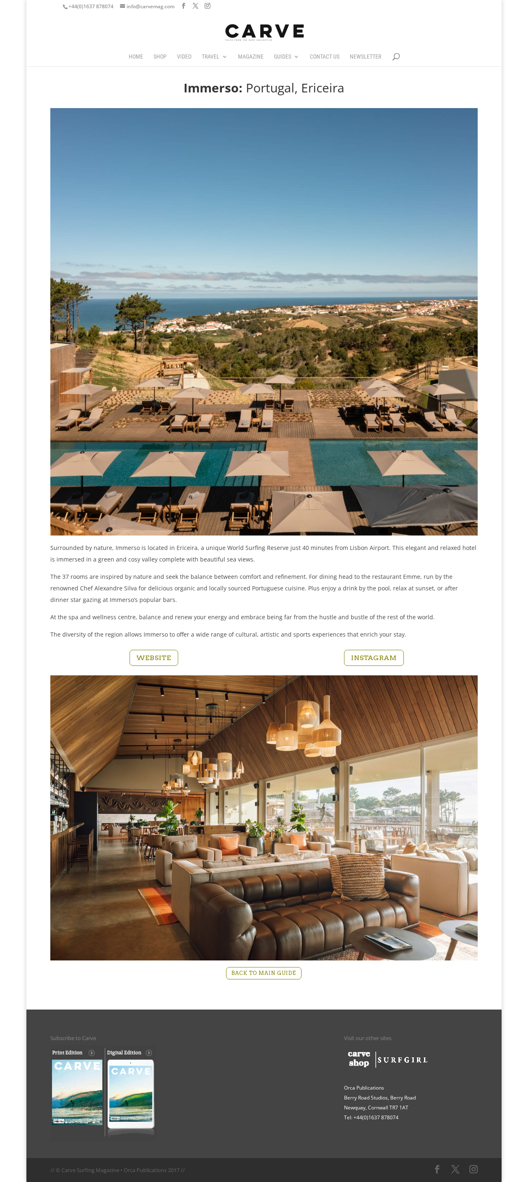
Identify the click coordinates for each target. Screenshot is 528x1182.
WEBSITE (154, 658)
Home (136, 57)
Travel (210, 57)
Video (184, 57)
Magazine (251, 57)
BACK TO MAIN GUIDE (263, 973)
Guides (282, 57)
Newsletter (365, 57)
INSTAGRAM (374, 658)
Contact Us (324, 57)
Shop (160, 57)
